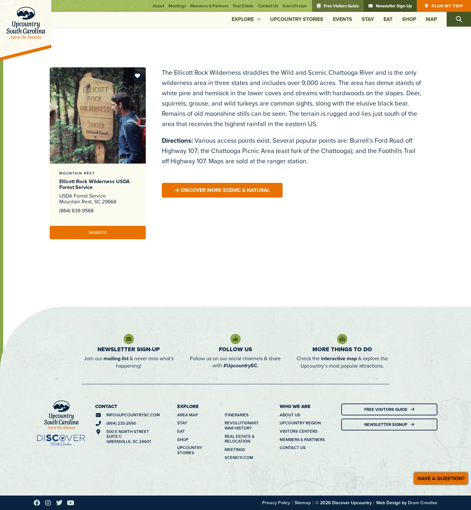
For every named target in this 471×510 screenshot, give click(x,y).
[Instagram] (48, 502)
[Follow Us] (235, 338)
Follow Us (235, 348)
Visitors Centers (299, 430)
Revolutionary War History (242, 425)
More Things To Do (342, 348)
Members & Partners (209, 5)
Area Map (187, 414)
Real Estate (243, 5)
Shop (409, 18)
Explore (243, 18)
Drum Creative (422, 502)
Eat (388, 18)
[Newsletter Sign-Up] (129, 338)
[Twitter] (59, 502)
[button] (459, 18)
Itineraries (237, 414)
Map (431, 18)
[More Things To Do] (342, 338)
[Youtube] (70, 502)
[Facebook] (37, 502)
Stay (368, 18)
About (158, 5)
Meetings (177, 5)
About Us (290, 414)
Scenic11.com (295, 5)
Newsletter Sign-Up (128, 348)
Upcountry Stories (296, 18)
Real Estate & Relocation (239, 438)
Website (98, 231)
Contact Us (268, 5)
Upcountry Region (300, 422)
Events (342, 18)
